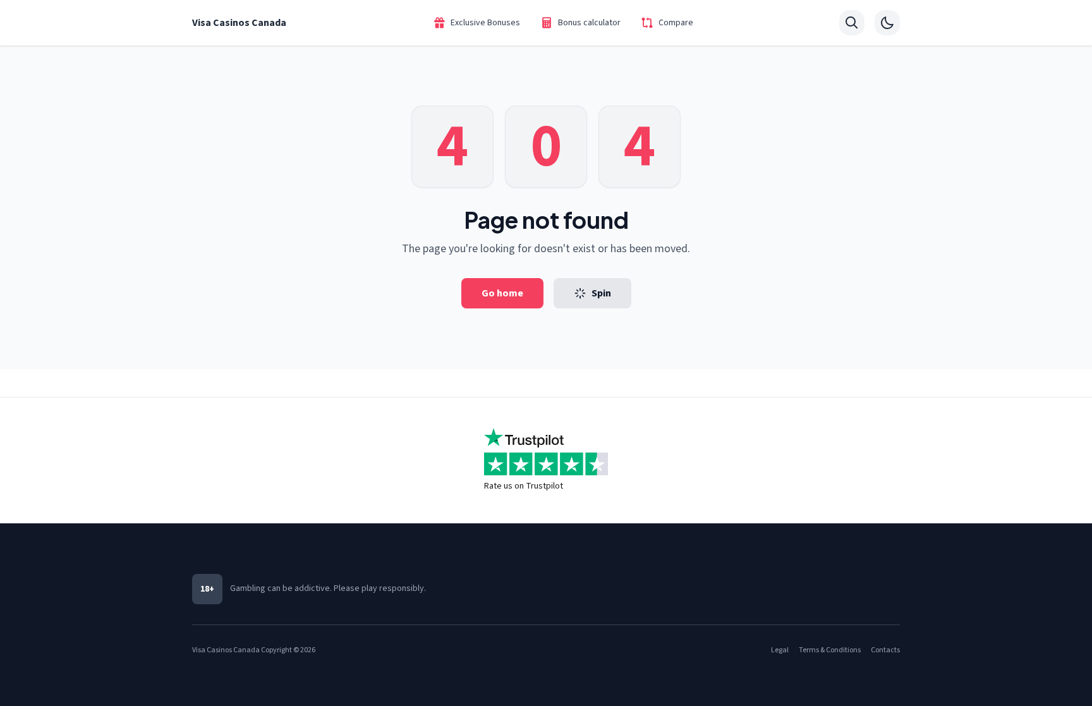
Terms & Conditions (830, 650)
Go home (502, 293)
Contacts (885, 650)
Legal (780, 650)
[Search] (851, 22)
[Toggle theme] (887, 22)
